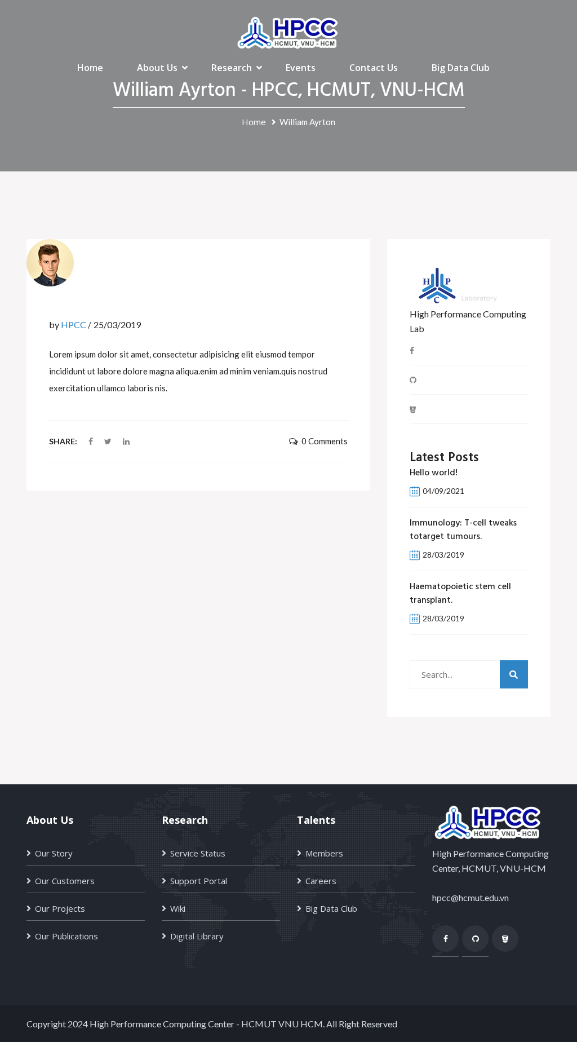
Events (301, 67)
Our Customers (65, 880)
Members (324, 853)
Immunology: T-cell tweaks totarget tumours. (463, 530)
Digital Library (197, 936)
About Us (157, 67)
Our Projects (60, 908)
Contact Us (373, 67)
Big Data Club (461, 67)
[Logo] (288, 31)
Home (90, 67)
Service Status (197, 853)
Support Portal (198, 880)
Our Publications (66, 936)
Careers (320, 880)
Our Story (54, 853)
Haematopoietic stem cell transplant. (460, 593)
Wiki (177, 908)
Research (231, 67)
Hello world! (434, 473)
